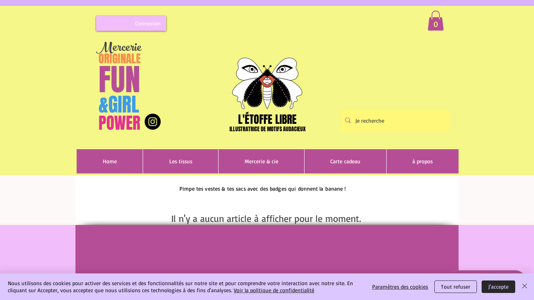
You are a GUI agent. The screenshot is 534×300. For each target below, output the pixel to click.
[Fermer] (524, 287)
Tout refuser (455, 286)
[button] (435, 20)
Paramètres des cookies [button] (400, 286)
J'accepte (498, 286)
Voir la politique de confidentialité (274, 290)
